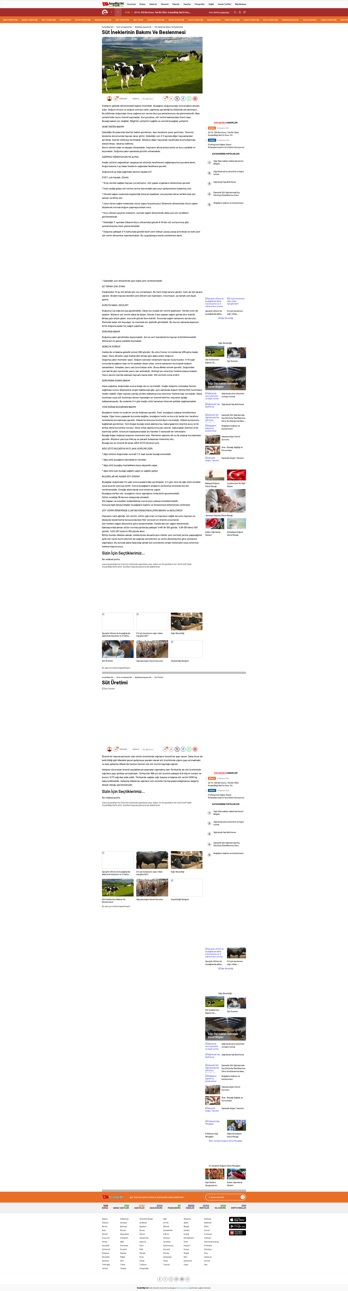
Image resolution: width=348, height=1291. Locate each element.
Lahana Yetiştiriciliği (328, 20)
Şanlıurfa (188, 1260)
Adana (105, 1219)
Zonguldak (144, 1268)
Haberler (153, 4)
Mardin (142, 1253)
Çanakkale (168, 1230)
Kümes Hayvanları (310, 20)
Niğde (122, 1257)
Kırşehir (123, 1249)
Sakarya (208, 1257)
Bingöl (186, 1226)
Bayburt (143, 1226)
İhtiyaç (142, 4)
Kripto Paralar (238, 1207)
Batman (123, 1226)
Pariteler (204, 1207)
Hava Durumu (156, 1207)
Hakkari (207, 1238)
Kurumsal (131, 4)
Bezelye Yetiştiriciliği (30, 20)
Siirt (122, 1260)
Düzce (142, 1234)
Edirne (166, 1234)
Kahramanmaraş (211, 1241)
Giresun (166, 1238)
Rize (185, 1257)
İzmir (186, 1241)
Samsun (105, 1260)
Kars (141, 1245)
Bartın (104, 1226)
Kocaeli (166, 1249)
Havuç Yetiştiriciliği (195, 20)
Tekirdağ (106, 1264)
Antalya (123, 1222)
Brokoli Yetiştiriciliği (83, 20)
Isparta (142, 1241)
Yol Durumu (220, 1207)
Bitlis (206, 1226)
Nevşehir (106, 1257)
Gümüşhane (189, 1238)
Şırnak (207, 1260)
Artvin (166, 1222)
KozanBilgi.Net (107, 27)
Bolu (104, 1230)
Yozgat (123, 1268)
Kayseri (187, 1245)
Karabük (105, 1245)
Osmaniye (167, 1257)
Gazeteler (139, 1207)
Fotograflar (200, 4)
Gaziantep (143, 1238)
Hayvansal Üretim (214, 20)
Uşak (186, 1264)
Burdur (123, 1230)
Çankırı (187, 1230)
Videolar (176, 4)
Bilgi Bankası (240, 4)
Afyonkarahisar (146, 1219)
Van (205, 1264)
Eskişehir (124, 1238)
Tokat (122, 1264)
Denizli (105, 1234)
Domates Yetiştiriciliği (155, 20)
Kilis (141, 1249)
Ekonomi (164, 4)
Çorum (207, 1230)
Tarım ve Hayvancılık (124, 27)
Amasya (207, 1219)
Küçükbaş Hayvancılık (290, 20)
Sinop (141, 1260)
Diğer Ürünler (138, 20)
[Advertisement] (84, 66)
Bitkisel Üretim (65, 20)
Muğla (186, 1253)
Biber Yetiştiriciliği (49, 20)
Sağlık (211, 4)
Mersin (166, 1253)
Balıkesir (208, 1222)
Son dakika (219, 12)
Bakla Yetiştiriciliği (10, 20)
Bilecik (166, 1226)
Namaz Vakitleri (121, 1207)
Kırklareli (106, 1249)
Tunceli (166, 1264)
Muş (206, 1253)
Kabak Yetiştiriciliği (232, 20)
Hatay (104, 1241)
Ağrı (165, 1219)
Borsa (105, 1207)
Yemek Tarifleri (224, 4)
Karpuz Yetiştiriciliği (251, 20)
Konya (186, 1249)
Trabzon (143, 1264)
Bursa (142, 1230)
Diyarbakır (124, 1234)
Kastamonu (168, 1245)
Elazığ (186, 1234)
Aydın (186, 1222)
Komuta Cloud (183, 1288)
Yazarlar (187, 4)
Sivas (165, 1260)
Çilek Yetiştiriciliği (122, 20)
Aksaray (187, 1219)
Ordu (141, 1257)
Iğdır (122, 1241)
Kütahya (208, 1249)
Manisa (123, 1253)
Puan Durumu (174, 1207)
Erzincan (208, 1234)
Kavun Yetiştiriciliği (270, 20)
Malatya (105, 1253)
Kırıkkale (208, 1245)
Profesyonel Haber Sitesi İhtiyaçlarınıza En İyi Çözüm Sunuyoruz (163, 12)
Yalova (105, 1268)
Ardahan (143, 1222)
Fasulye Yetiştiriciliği (176, 20)
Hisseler (190, 1207)
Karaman (124, 1245)
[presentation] (111, 12)
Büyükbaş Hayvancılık (103, 20)
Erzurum (106, 1238)
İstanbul (166, 1241)
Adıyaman (124, 1219)
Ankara (105, 1222)
